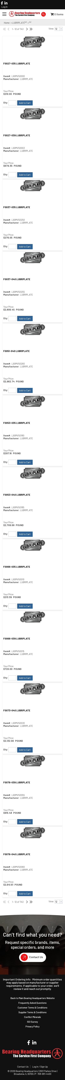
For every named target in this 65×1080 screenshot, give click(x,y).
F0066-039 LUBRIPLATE (16, 638)
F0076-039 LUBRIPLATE (16, 782)
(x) (26, 22)
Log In (5, 6)
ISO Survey (32, 1021)
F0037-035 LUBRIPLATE (16, 207)
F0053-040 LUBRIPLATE (16, 494)
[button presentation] (61, 29)
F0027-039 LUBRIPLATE (16, 135)
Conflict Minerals (32, 1017)
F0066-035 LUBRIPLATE (16, 566)
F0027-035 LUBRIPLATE (16, 63)
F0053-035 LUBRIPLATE (16, 422)
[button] (25, 102)
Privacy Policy (32, 1026)
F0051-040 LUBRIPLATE (16, 351)
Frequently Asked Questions (32, 1002)
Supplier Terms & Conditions (32, 1012)
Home (7, 22)
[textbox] (57, 28)
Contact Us (36, 957)
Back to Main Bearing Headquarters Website (33, 998)
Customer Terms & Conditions (32, 1007)
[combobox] (59, 29)
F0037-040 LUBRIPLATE (16, 279)
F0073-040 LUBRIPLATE (16, 710)
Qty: (5, 102)
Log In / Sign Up (40, 1066)
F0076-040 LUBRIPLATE (16, 854)
